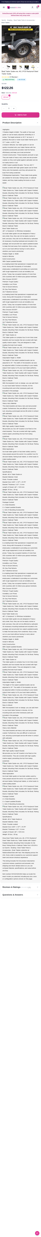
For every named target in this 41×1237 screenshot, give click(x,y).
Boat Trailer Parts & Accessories (24, 20)
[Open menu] (4, 7)
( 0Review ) (13, 77)
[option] (6, 97)
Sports (4, 20)
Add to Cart (22, 115)
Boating (9, 20)
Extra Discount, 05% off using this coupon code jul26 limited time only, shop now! (20, 14)
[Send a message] (37, 1233)
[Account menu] (32, 7)
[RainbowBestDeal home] (14, 7)
